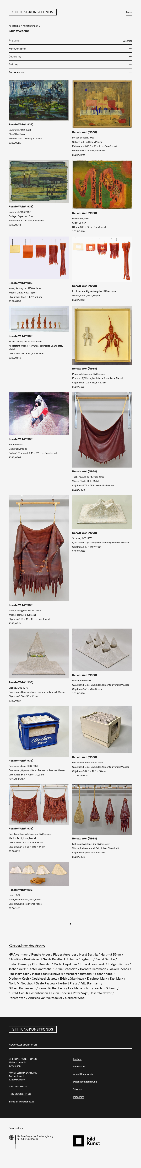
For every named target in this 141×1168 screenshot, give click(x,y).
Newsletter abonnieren (23, 1044)
